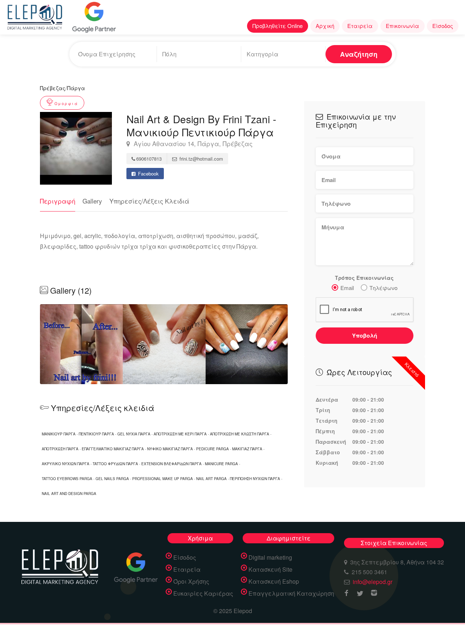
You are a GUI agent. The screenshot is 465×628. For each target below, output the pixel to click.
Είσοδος (442, 25)
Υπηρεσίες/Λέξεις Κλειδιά (149, 200)
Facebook (148, 173)
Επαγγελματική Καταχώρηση (291, 593)
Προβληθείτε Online (277, 25)
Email (347, 287)
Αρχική (325, 25)
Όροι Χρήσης (191, 581)
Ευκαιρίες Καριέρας (203, 593)
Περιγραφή (57, 200)
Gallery (92, 200)
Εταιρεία (360, 25)
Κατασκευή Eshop (273, 581)
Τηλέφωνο (383, 287)
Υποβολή (364, 335)
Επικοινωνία (402, 25)
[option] (164, 344)
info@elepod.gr (372, 581)
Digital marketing (270, 557)
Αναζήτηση (358, 54)
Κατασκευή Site (270, 569)
